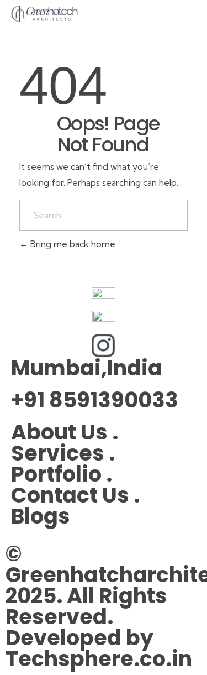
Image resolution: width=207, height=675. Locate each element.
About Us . (64, 432)
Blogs (40, 516)
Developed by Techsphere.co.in (99, 648)
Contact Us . (75, 495)
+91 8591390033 (94, 400)
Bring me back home (71, 243)
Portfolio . (61, 474)
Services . (63, 453)
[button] (188, 15)
